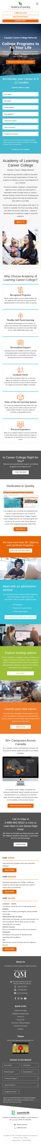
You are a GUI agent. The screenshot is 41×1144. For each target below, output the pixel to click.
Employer (20, 1029)
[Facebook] (15, 998)
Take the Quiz (20, 472)
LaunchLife (15, 1119)
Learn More (21, 844)
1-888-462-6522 (20, 13)
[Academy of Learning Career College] (20, 5)
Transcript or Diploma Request (20, 1023)
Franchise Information (20, 1026)
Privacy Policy (26, 1140)
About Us (20, 222)
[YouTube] (25, 998)
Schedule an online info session (20, 617)
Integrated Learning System (20, 1013)
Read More (9, 870)
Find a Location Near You (20, 805)
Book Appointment (20, 17)
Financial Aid (20, 1020)
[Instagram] (18, 998)
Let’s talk (20, 673)
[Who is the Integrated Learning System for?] (20, 1048)
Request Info (20, 21)
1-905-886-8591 (22, 990)
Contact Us (20, 1017)
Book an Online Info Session (20, 62)
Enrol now (20, 727)
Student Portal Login (20, 1010)
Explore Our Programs (20, 550)
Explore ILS (20, 529)
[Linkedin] (22, 998)
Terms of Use (16, 1140)
